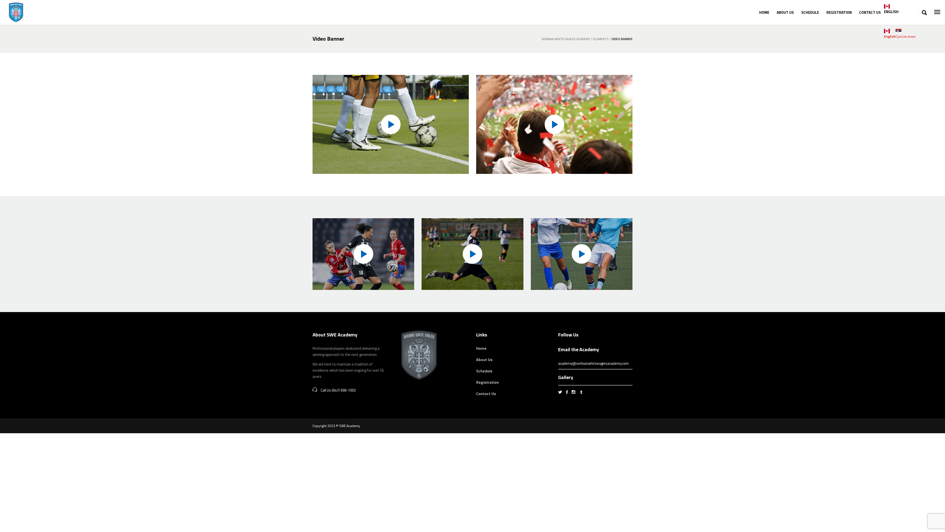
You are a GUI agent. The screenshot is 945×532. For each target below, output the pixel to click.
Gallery (565, 377)
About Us (484, 360)
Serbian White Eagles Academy (565, 39)
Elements (601, 39)
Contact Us (486, 394)
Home (481, 348)
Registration (487, 382)
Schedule (484, 371)
